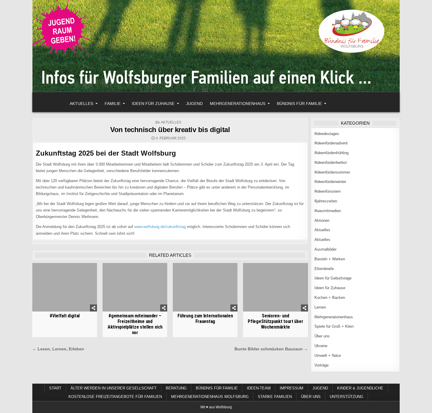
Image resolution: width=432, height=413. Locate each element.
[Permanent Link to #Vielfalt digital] (64, 287)
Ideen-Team (259, 388)
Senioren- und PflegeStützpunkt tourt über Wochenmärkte (275, 321)
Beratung (176, 388)
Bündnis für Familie (299, 103)
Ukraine (320, 346)
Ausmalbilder (325, 249)
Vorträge (321, 365)
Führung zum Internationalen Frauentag (205, 318)
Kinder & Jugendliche (360, 388)
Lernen (320, 307)
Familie (112, 103)
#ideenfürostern (327, 191)
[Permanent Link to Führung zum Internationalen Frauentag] (205, 287)
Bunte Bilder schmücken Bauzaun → (271, 349)
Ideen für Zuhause (153, 103)
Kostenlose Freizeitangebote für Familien (115, 396)
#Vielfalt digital (65, 316)
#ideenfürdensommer (332, 172)
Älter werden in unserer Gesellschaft (114, 388)
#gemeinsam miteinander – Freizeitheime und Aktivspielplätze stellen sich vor (135, 324)
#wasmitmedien (327, 211)
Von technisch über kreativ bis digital (170, 130)
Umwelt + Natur (327, 355)
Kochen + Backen (329, 297)
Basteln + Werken (329, 259)
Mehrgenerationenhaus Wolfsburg (210, 396)
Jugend (194, 103)
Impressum (291, 388)
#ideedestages (326, 133)
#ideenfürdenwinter (330, 181)
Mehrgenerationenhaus (237, 103)
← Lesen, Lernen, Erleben (58, 349)
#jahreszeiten (325, 201)
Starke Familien (275, 396)
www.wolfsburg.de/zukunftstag (160, 226)
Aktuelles (81, 103)
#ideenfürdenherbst (330, 162)
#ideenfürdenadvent (331, 143)
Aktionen (321, 220)
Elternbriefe (324, 269)
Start (55, 388)
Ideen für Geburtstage (332, 278)
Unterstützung (346, 396)
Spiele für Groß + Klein (334, 326)
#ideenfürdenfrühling (331, 153)
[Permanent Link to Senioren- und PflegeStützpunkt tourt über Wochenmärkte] (275, 287)
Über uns (322, 336)
